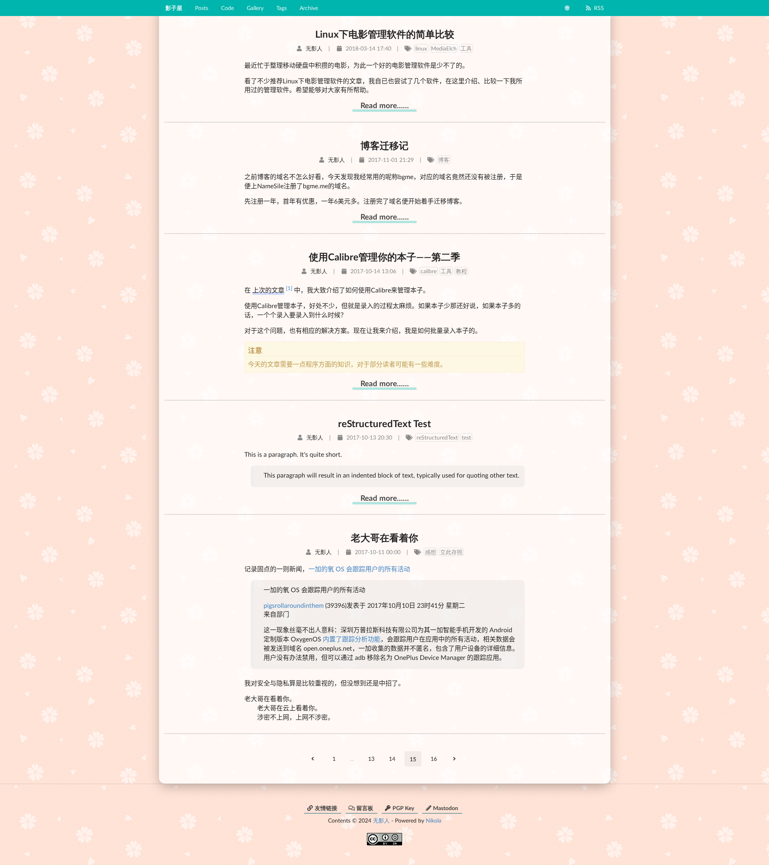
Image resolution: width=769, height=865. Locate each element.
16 (434, 758)
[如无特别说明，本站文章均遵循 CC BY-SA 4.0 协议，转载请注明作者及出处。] (384, 836)
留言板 (364, 808)
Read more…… (384, 105)
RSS (599, 7)
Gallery (255, 7)
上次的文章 (268, 290)
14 (392, 758)
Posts (201, 7)
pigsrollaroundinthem (294, 605)
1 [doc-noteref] (289, 288)
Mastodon (445, 808)
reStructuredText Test (384, 423)
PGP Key (403, 808)
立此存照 (451, 551)
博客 (443, 159)
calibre (429, 271)
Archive (309, 7)
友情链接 (326, 808)
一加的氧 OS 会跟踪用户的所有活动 (359, 569)
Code (227, 7)
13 (371, 758)
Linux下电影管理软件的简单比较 (384, 34)
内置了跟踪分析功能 (351, 639)
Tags (281, 7)
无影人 (381, 820)
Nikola (433, 820)
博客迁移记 (384, 145)
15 (413, 759)
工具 (466, 48)
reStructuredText (437, 437)
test (466, 437)
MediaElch (444, 48)
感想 (430, 551)
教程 (461, 271)
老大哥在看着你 (384, 537)
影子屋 (173, 7)
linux (421, 48)
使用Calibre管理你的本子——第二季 (384, 256)
